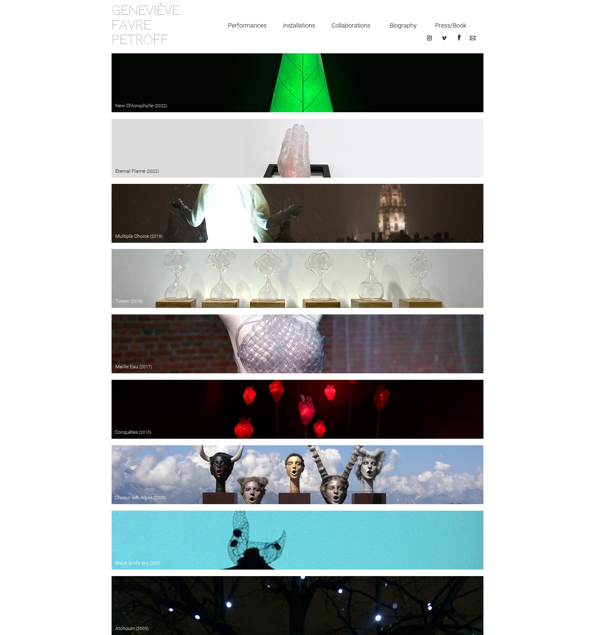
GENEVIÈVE (148, 10)
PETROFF (140, 39)
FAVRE (134, 25)
